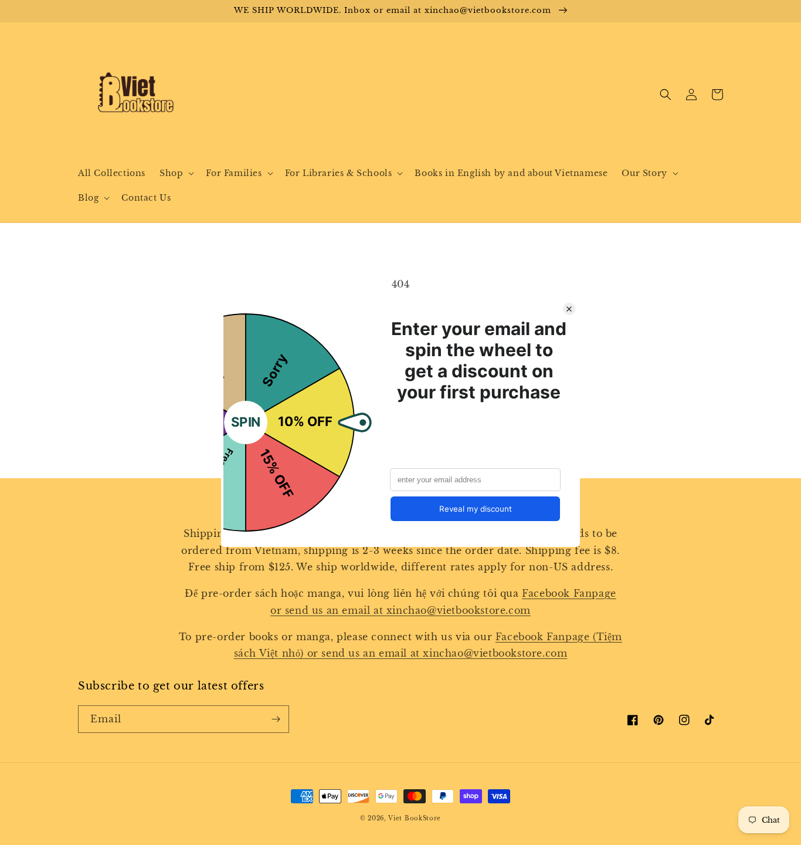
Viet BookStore (414, 818)
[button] (175, 173)
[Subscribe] (276, 719)
